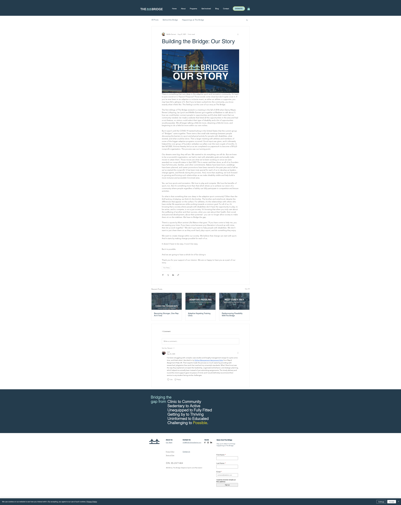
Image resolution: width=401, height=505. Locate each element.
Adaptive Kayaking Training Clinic (199, 314)
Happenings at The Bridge (193, 20)
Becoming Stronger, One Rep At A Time (166, 314)
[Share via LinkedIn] (173, 275)
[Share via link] (178, 275)
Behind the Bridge (170, 20)
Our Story (166, 268)
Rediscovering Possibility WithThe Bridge (232, 314)
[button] (183, 8)
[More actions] (238, 34)
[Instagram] (208, 443)
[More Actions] (238, 353)
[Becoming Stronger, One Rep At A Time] (167, 301)
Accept (391, 502)
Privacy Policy (91, 501)
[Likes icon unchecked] (168, 379)
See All (247, 289)
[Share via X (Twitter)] (168, 275)
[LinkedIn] (211, 443)
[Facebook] (205, 443)
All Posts (155, 20)
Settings (381, 502)
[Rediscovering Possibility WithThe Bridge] (234, 301)
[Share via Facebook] (163, 275)
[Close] (398, 501)
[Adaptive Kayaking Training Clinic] (200, 301)
